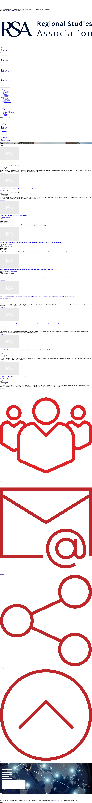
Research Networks (7, 103)
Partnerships (6, 96)
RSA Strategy (6, 91)
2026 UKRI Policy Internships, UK (7, 161)
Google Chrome (10, 10)
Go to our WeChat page (6, 80)
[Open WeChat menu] (8, 117)
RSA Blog (6, 98)
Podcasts (5, 115)
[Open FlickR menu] (7, 117)
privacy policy (10, 790)
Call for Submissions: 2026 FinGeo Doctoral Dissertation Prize (13, 215)
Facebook (2, 667)
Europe (6, 163)
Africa (6, 271)
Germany (8, 190)
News (3, 97)
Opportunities (6, 105)
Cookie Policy (52, 800)
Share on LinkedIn (5, 55)
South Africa (15, 271)
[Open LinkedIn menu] (0, 52)
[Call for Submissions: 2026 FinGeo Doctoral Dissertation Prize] (9, 213)
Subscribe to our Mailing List (7, 140)
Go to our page (4, 50)
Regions (5, 113)
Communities (4, 101)
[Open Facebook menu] (3, 117)
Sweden (8, 351)
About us (3, 89)
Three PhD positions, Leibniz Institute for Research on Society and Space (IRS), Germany (19, 188)
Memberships (6, 95)
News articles (6, 99)
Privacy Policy (4, 796)
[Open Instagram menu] (0, 73)
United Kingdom (10, 163)
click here (23, 766)
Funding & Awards (5, 107)
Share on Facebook (5, 71)
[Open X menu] (0, 62)
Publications (4, 108)
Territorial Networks (7, 102)
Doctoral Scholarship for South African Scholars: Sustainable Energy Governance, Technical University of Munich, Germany (27, 269)
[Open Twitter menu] (4, 117)
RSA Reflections (7, 100)
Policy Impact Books (7, 111)
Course (1, 163)
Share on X (4, 65)
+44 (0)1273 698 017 (7, 766)
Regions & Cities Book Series (9, 112)
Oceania (10, 244)
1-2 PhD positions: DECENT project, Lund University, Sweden (13, 376)
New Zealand (7, 244)
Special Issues (6, 110)
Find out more (2, 173)
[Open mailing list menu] (0, 82)
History (5, 94)
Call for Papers (2, 217)
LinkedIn (5, 667)
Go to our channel (5, 60)
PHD (3, 145)
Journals (5, 109)
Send (1, 793)
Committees (6, 92)
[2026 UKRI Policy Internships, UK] (9, 159)
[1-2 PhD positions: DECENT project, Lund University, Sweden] (9, 374)
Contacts (5, 93)
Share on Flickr (4, 134)
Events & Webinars (5, 106)
